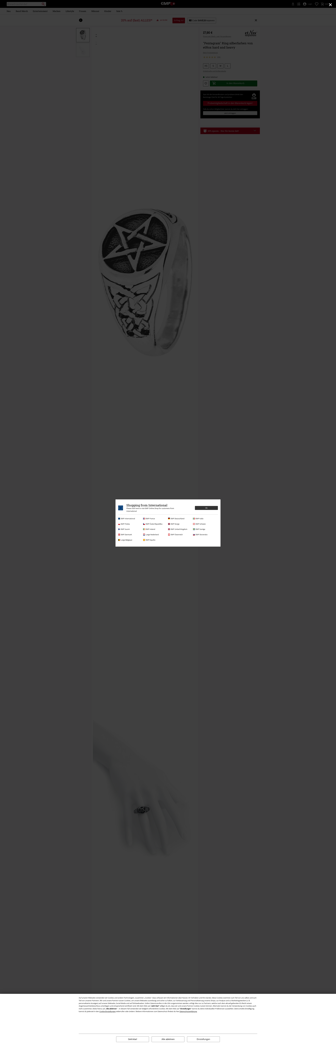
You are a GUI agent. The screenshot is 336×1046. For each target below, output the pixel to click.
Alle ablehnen (168, 1039)
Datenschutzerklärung (188, 1011)
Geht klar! (132, 1039)
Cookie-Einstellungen (107, 1011)
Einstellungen (203, 1039)
